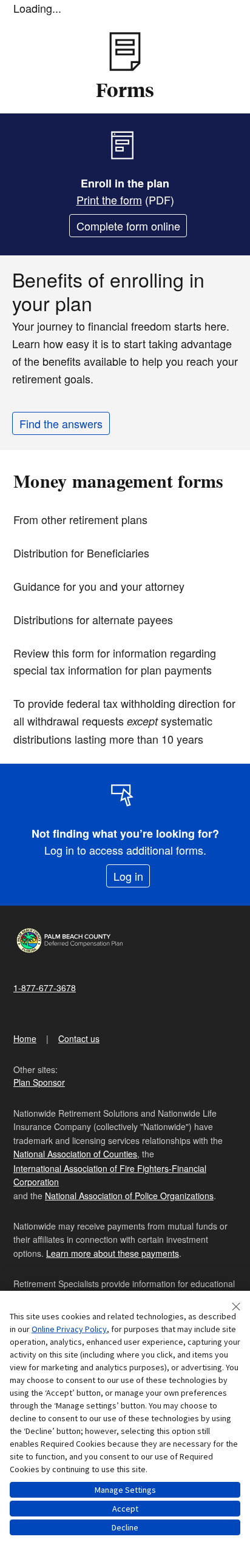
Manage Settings (125, 1489)
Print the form (109, 199)
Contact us (79, 1038)
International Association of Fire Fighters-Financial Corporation (109, 1175)
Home (24, 1038)
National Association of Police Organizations (129, 1196)
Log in (128, 876)
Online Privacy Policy (69, 1329)
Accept (125, 1508)
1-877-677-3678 (44, 987)
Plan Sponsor (39, 1082)
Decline (125, 1527)
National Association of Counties (75, 1154)
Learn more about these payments (112, 1253)
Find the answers (61, 423)
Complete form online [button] (128, 226)
